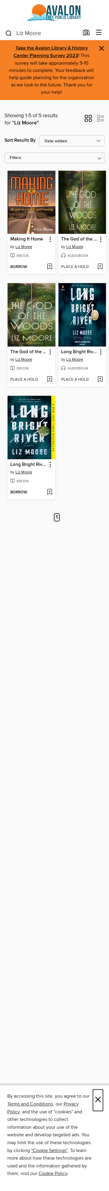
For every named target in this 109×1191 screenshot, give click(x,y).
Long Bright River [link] (79, 352)
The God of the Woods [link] (79, 239)
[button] (88, 120)
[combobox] (42, 33)
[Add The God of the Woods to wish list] (100, 267)
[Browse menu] (98, 33)
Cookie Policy (52, 1173)
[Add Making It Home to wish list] (49, 267)
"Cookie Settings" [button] (49, 1150)
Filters (15, 157)
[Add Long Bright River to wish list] (100, 380)
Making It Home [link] (26, 239)
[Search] (9, 33)
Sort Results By (20, 140)
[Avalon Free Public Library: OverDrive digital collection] (54, 13)
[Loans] (86, 34)
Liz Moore (23, 246)
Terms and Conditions (30, 1104)
